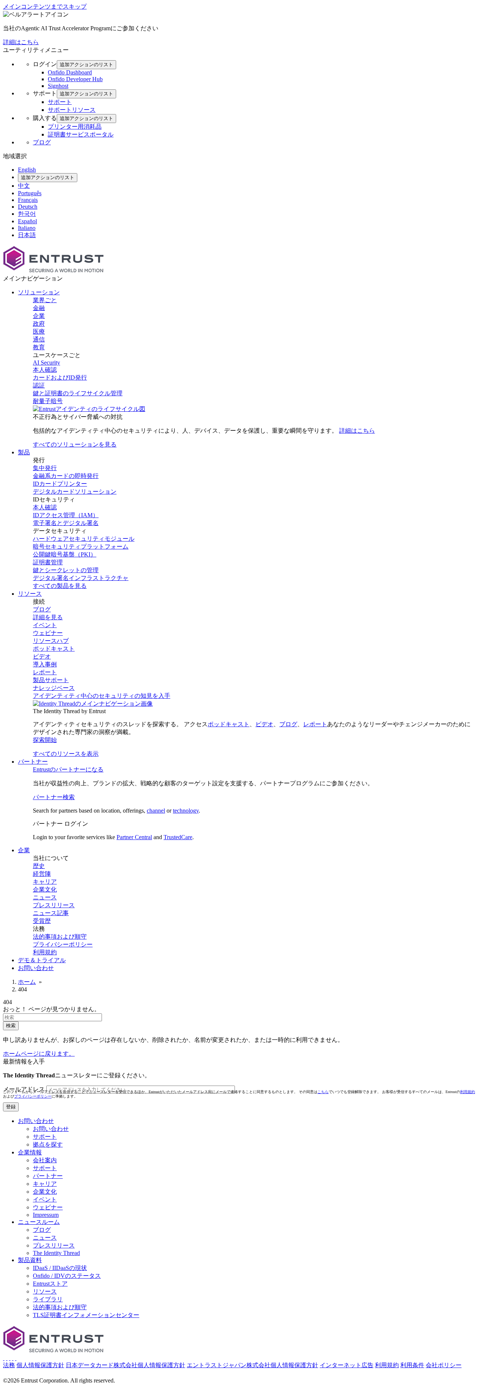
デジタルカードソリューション (75, 491)
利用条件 (412, 1365)
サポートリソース (72, 110)
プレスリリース (54, 905)
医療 (39, 331)
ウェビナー (48, 633)
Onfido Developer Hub (75, 79)
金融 (39, 308)
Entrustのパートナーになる (68, 769)
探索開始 (45, 740)
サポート (60, 102)
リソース (45, 1291)
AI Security (46, 362)
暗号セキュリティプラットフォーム (80, 546)
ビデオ (42, 656)
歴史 (39, 866)
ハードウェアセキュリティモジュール (83, 539)
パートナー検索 (54, 797)
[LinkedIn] (12, 1358)
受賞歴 (42, 921)
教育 (39, 347)
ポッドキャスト (54, 648)
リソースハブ (51, 641)
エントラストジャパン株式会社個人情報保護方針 (252, 1365)
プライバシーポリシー (63, 944)
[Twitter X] (3, 1358)
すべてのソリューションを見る (75, 444)
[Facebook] (6, 1358)
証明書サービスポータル (81, 134)
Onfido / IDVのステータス (67, 1276)
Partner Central (134, 837)
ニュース (45, 897)
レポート (45, 672)
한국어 (27, 214)
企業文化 (45, 889)
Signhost (58, 86)
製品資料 (30, 1260)
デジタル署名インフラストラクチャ (80, 578)
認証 (39, 385)
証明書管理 (48, 562)
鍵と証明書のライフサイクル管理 (77, 393)
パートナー (48, 1176)
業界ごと (45, 300)
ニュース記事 (51, 913)
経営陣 (42, 874)
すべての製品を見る (60, 586)
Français (28, 200)
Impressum (46, 1215)
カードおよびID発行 (60, 377)
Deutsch (27, 206)
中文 (24, 185)
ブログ (42, 142)
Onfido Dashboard (70, 72)
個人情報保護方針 (40, 1365)
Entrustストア (50, 1283)
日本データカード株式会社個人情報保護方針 (125, 1365)
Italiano (26, 228)
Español (27, 221)
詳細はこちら (21, 42)
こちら (323, 1092)
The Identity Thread (56, 1253)
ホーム (27, 982)
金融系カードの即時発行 (66, 476)
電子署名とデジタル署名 (66, 523)
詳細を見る (48, 617)
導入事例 (45, 664)
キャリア (45, 881)
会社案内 (45, 1160)
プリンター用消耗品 (75, 126)
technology (186, 810)
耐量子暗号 (48, 401)
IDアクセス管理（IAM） (66, 515)
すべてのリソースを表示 (66, 754)
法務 (9, 1365)
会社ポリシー (444, 1365)
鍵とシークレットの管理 (66, 570)
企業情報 (30, 1152)
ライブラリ (48, 1299)
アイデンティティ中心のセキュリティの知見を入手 (101, 696)
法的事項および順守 (60, 936)
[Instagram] (9, 1358)
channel (156, 810)
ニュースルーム (39, 1222)
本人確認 (45, 369)
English (27, 169)
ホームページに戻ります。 (39, 1053)
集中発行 (45, 468)
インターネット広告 (346, 1365)
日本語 (27, 235)
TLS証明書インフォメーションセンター (86, 1315)
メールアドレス (24, 1089)
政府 (39, 323)
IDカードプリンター (60, 484)
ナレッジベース (54, 688)
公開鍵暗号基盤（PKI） (64, 554)
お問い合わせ (36, 1121)
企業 (39, 316)
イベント (45, 625)
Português (29, 193)
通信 (39, 339)
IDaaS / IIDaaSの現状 (60, 1268)
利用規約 (45, 952)
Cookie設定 (17, 1373)
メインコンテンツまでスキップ (45, 6)
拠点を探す (48, 1144)
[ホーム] (53, 271)
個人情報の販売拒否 (60, 1373)
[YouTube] (15, 1358)
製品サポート (51, 680)
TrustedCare (178, 837)
